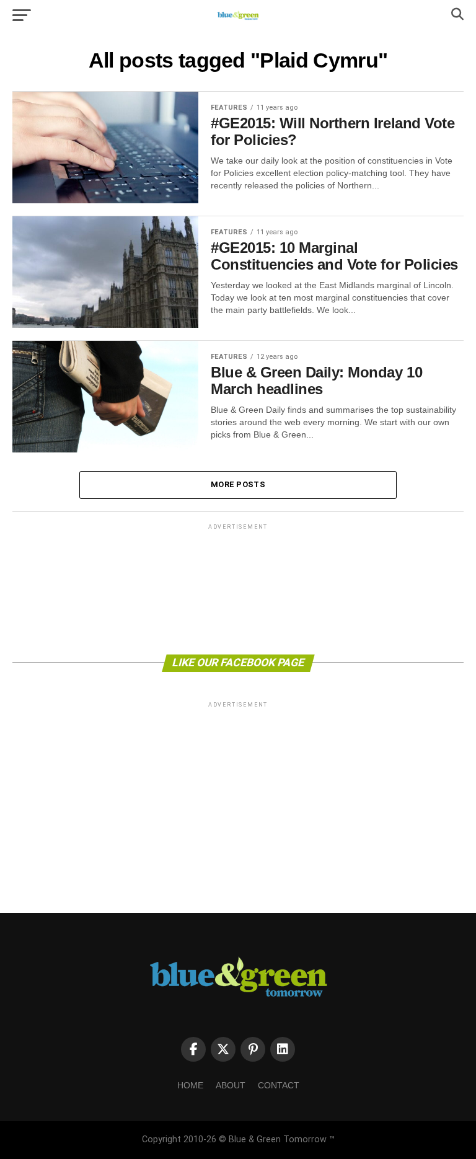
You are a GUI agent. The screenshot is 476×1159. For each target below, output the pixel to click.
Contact (278, 1085)
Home (190, 1085)
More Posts (238, 484)
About (230, 1085)
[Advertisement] (238, 588)
